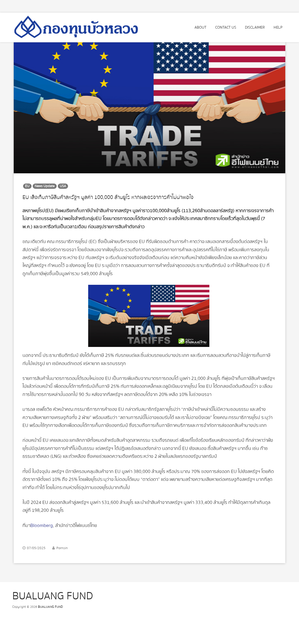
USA (63, 186)
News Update (45, 186)
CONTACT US (225, 27)
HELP (278, 27)
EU (27, 186)
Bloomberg (41, 525)
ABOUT (200, 27)
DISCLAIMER (255, 27)
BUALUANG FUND (50, 606)
